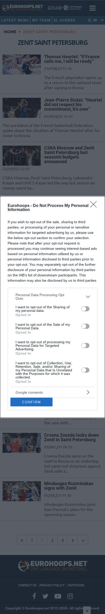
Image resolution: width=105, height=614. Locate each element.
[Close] (95, 206)
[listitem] (52, 296)
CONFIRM (31, 402)
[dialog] (52, 307)
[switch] (85, 308)
